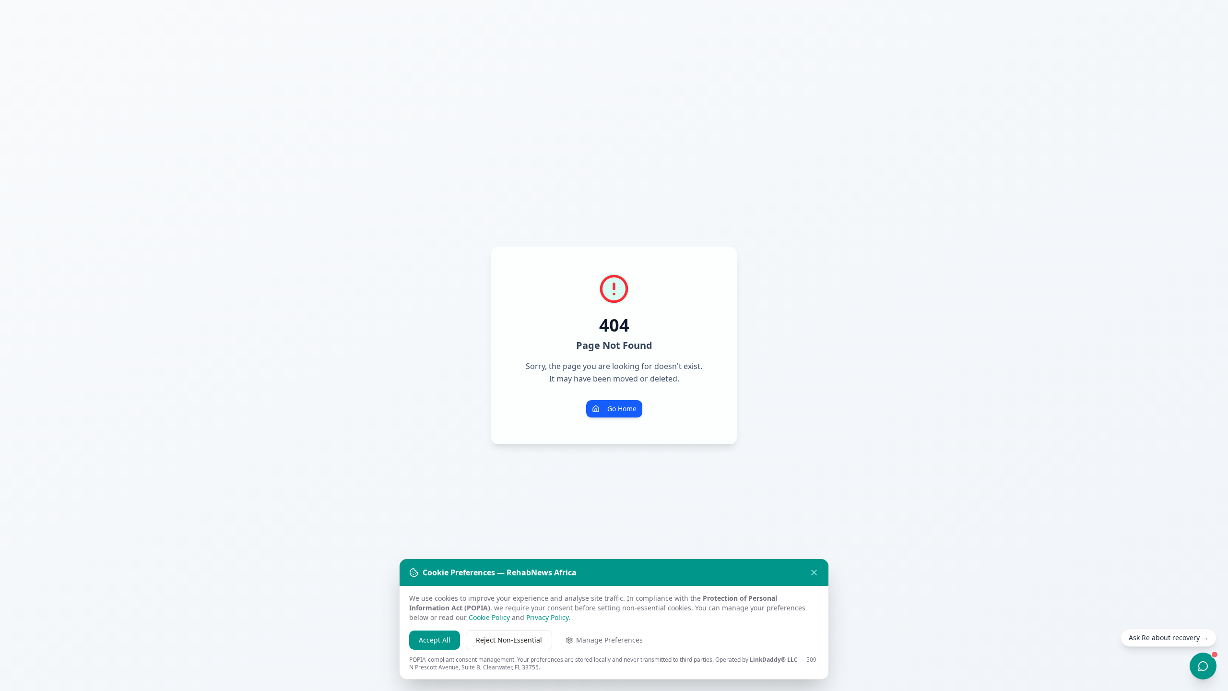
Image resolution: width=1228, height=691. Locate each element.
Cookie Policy (489, 617)
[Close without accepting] (814, 572)
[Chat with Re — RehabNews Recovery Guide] (1203, 666)
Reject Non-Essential (509, 639)
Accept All (434, 639)
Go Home (622, 408)
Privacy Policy (547, 617)
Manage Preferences (609, 639)
